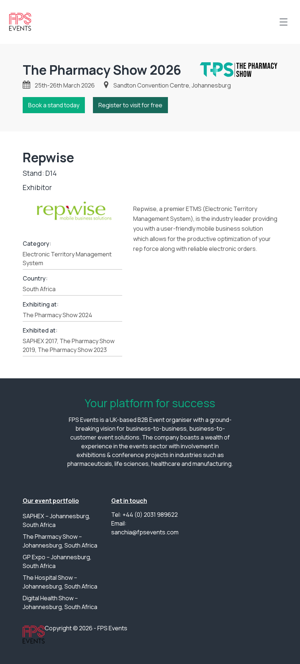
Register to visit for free (130, 105)
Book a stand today (53, 105)
